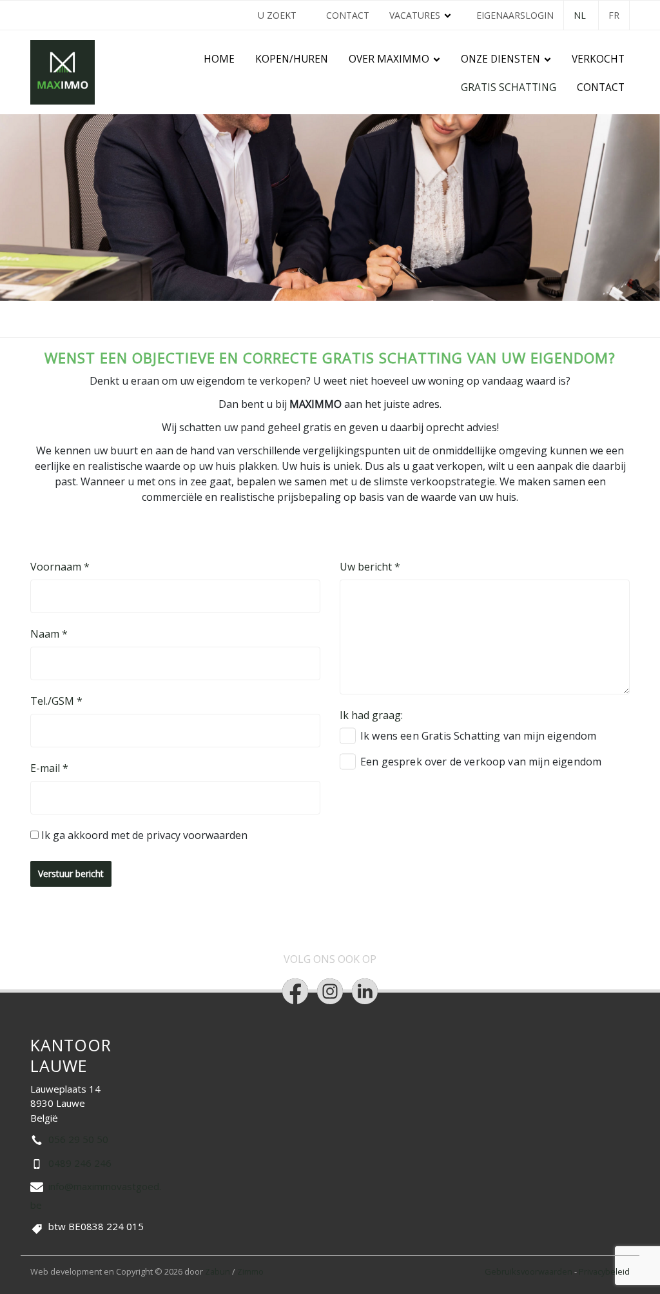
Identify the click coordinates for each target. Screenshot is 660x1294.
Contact (347, 15)
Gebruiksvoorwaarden (529, 1271)
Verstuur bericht (71, 873)
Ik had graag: (371, 715)
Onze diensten (500, 59)
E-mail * (49, 768)
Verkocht (598, 59)
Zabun (217, 1271)
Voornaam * (60, 567)
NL (580, 15)
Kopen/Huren (291, 59)
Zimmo (250, 1271)
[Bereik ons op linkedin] (365, 991)
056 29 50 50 (78, 1139)
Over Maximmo (389, 59)
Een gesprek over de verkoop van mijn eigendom (480, 761)
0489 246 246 (80, 1163)
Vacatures (414, 15)
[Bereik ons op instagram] (330, 991)
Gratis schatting (508, 87)
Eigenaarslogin (515, 15)
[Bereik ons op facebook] (295, 991)
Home (219, 59)
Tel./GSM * (56, 701)
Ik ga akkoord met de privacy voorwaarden (144, 835)
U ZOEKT (277, 15)
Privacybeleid (604, 1271)
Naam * (49, 634)
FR (613, 15)
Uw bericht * (370, 567)
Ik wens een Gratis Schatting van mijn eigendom (478, 736)
